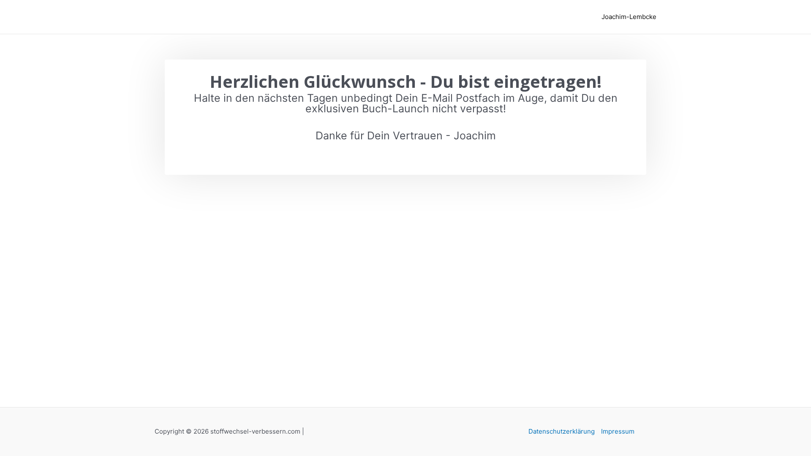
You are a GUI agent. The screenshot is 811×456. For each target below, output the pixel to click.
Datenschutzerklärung (561, 431)
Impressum (617, 431)
